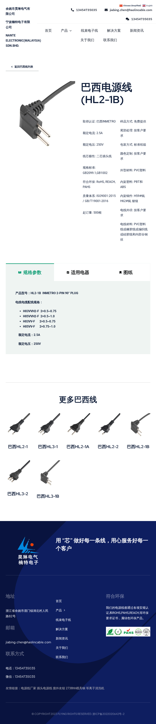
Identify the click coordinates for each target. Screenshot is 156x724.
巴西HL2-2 (108, 446)
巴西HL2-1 (18, 446)
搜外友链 (59, 688)
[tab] (30, 272)
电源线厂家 (28, 688)
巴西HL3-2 (17, 494)
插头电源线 (44, 688)
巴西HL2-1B (138, 446)
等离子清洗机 (95, 688)
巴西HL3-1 (48, 446)
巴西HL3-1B (48, 496)
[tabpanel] (78, 317)
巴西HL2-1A (78, 446)
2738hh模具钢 (75, 688)
